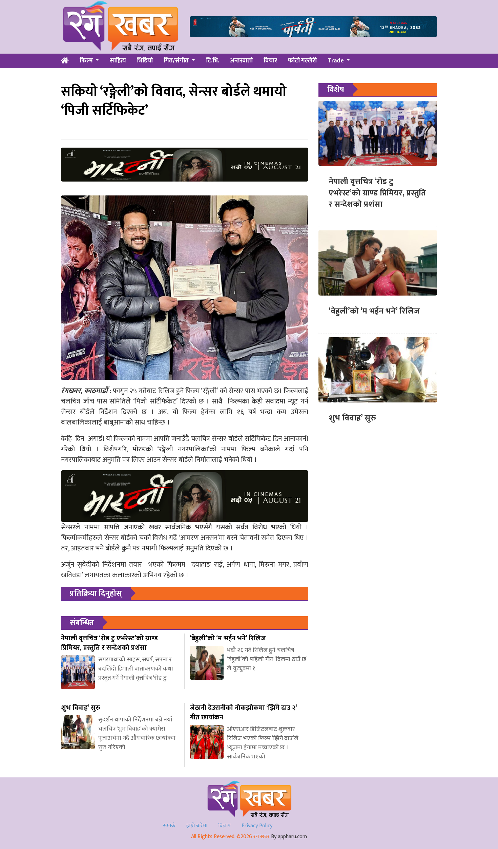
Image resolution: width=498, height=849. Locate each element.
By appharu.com (289, 836)
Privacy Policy (257, 825)
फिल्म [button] (87, 61)
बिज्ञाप (224, 825)
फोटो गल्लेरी (302, 61)
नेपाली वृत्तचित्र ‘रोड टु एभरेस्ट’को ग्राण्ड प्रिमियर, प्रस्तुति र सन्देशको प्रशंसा (377, 193)
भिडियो (145, 61)
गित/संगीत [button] (177, 61)
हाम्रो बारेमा (196, 825)
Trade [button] (336, 61)
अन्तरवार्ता (241, 61)
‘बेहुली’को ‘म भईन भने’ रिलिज (374, 311)
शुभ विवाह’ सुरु (352, 418)
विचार (270, 61)
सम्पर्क (169, 825)
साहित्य (118, 61)
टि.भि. (212, 61)
